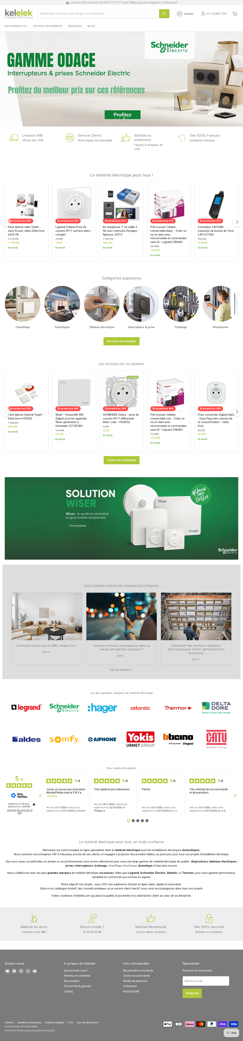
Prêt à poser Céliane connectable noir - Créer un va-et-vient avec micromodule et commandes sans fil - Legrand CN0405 (168, 422)
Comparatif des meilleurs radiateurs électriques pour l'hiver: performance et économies (196, 649)
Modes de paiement (135, 980)
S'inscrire (192, 993)
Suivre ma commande (136, 975)
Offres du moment (48, 26)
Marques (75, 26)
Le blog (68, 991)
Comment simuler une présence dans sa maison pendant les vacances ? (121, 647)
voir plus (52, 795)
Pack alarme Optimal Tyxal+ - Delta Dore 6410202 (26, 416)
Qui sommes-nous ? (76, 970)
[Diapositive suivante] (232, 79)
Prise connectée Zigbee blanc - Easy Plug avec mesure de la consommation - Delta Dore (216, 420)
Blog (91, 26)
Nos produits (15, 26)
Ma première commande (138, 970)
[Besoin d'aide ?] (92, 924)
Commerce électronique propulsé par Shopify (30, 1030)
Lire (45, 651)
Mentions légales (54, 1022)
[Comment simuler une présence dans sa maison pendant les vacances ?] (121, 616)
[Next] (236, 222)
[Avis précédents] (40, 795)
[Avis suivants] (235, 795)
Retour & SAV (131, 991)
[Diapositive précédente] (10, 79)
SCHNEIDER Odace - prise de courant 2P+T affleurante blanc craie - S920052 (121, 418)
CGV (70, 1022)
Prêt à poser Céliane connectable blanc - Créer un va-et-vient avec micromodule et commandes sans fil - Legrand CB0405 (168, 234)
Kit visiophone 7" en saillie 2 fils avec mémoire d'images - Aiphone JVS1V (121, 230)
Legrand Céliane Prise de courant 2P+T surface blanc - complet (73, 230)
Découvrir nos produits (121, 341)
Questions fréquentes (29, 1022)
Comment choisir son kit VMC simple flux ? (47, 645)
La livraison (130, 986)
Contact (9, 1022)
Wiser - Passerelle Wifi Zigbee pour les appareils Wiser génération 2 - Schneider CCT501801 (71, 420)
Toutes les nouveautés (121, 460)
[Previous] (6, 222)
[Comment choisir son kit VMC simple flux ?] (47, 616)
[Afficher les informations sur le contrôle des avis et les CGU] (34, 804)
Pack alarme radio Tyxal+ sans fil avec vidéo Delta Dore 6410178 (26, 230)
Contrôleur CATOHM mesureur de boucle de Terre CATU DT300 (216, 230)
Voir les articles (120, 670)
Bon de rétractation (87, 1022)
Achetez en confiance (77, 975)
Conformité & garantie (77, 986)
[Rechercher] (164, 13)
